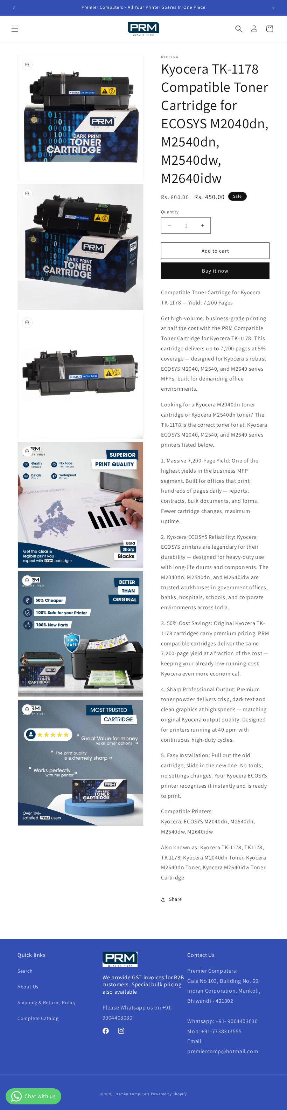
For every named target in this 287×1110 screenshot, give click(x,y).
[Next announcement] (273, 7)
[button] (14, 28)
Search (25, 971)
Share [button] (175, 899)
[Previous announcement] (13, 7)
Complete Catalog (38, 1018)
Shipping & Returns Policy (47, 1002)
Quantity (169, 212)
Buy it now (215, 270)
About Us (28, 987)
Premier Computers (132, 1093)
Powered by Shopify (169, 1093)
